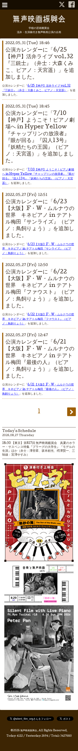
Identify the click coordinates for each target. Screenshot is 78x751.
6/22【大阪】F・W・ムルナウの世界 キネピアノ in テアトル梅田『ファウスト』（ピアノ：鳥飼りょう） (38, 319)
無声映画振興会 (28, 730)
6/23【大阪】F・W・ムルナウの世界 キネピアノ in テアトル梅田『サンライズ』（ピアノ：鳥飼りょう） (38, 249)
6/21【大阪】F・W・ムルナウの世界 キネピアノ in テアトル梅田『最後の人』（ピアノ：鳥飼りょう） (38, 389)
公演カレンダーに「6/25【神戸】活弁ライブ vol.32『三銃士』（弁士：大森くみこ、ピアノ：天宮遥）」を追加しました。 (39, 63)
